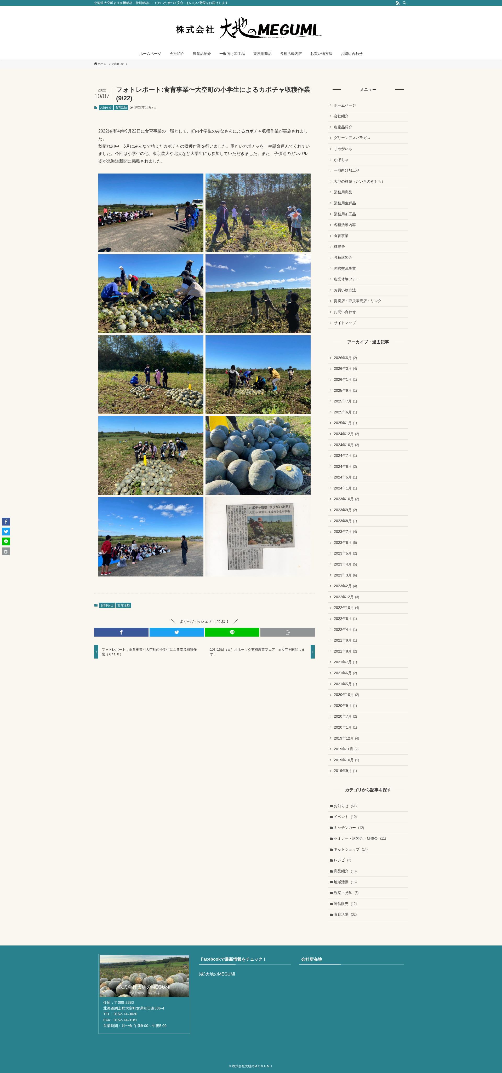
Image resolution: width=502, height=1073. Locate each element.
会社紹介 (341, 116)
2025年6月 (345, 412)
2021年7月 (345, 662)
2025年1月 (345, 423)
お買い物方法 (345, 290)
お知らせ (106, 107)
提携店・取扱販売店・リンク (357, 301)
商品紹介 (345, 871)
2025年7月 (345, 401)
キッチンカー (349, 828)
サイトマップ (345, 323)
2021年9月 (345, 640)
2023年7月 (345, 531)
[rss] (397, 3)
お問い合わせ (345, 312)
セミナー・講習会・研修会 (360, 838)
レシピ (342, 860)
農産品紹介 (343, 127)
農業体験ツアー (347, 279)
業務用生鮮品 (345, 203)
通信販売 (345, 904)
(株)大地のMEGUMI (217, 974)
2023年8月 (345, 521)
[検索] (404, 3)
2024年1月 (345, 488)
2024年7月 (345, 455)
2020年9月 (345, 705)
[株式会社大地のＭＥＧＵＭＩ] (251, 27)
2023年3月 (345, 575)
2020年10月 (346, 695)
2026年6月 (345, 358)
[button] (121, 632)
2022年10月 (346, 607)
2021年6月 (345, 673)
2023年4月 (345, 564)
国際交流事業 (345, 268)
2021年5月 (345, 684)
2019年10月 (346, 760)
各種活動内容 (345, 225)
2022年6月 (345, 618)
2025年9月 (345, 390)
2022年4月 (345, 629)
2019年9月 (345, 771)
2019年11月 (346, 749)
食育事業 (341, 236)
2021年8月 (345, 651)
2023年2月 (345, 586)
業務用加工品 (345, 214)
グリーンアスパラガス (352, 138)
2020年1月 (345, 727)
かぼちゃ (341, 160)
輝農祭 (339, 246)
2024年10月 (346, 445)
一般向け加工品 (347, 170)
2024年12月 (346, 434)
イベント (345, 817)
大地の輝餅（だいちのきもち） (359, 181)
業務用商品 (343, 192)
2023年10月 (346, 499)
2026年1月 (345, 379)
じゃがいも (343, 149)
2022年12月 (346, 597)
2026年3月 (345, 368)
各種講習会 (343, 257)
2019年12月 (346, 738)
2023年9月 (345, 510)
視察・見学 (346, 893)
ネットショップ (351, 849)
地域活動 (345, 882)
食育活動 (121, 107)
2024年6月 (345, 466)
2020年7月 (345, 716)
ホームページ (345, 105)
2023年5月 (345, 553)
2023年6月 (345, 542)
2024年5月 (345, 477)
